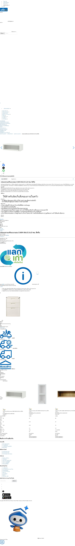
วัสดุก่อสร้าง (2, 131)
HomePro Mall (5, 113)
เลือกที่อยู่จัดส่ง (10, 21)
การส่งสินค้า (4, 459)
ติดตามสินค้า (4, 447)
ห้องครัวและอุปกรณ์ (3, 129)
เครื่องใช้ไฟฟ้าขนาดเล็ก (4, 122)
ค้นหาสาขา (5, 3)
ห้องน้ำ (1, 126)
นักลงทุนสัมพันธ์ (5, 470)
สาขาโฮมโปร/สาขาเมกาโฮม (7, 469)
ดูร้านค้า (1, 228)
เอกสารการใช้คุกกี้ (5, 462)
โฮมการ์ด (5, 1)
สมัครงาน (4, 472)
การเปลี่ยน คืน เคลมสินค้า (7, 446)
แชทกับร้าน (2, 229)
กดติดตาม (6, 220)
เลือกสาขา (13, 31)
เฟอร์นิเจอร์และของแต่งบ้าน (5, 123)
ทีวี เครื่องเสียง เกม (3, 124)
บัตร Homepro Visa (5, 452)
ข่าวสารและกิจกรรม (6, 471)
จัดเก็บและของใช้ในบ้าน (4, 125)
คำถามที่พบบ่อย (5, 445)
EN (4, 6)
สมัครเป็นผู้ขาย (6, 2)
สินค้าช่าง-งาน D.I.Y (6, 114)
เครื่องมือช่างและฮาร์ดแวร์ (5, 132)
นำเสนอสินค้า (4, 473)
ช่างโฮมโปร (4, 116)
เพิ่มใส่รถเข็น (2, 327)
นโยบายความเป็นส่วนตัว (6, 460)
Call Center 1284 (5, 476)
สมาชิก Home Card (5, 451)
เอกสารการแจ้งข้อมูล (6, 461)
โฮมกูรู (3, 115)
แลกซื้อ (1, 286)
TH (2, 6)
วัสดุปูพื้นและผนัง (3, 130)
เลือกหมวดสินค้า (7, 108)
